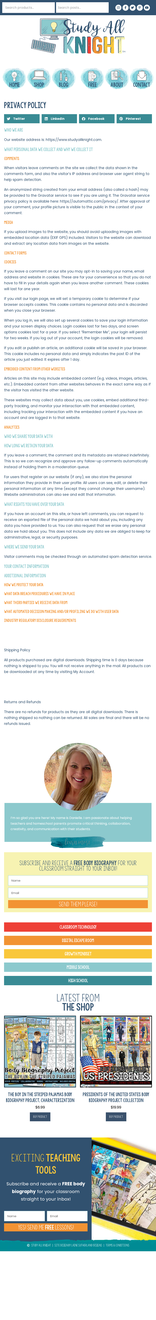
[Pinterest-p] (140, 8)
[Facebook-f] (125, 8)
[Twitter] (133, 8)
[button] (22, 118)
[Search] (103, 7)
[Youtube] (147, 8)
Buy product (40, 1116)
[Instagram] (118, 8)
